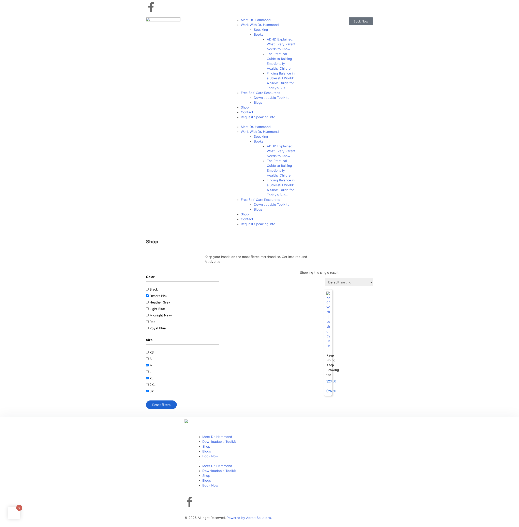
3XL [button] (152, 391)
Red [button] (152, 322)
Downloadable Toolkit (219, 442)
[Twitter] (173, 7)
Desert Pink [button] (158, 296)
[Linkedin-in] (184, 7)
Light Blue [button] (157, 309)
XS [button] (152, 352)
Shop (245, 107)
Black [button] (154, 289)
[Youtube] (196, 7)
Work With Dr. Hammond (260, 25)
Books (258, 34)
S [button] (151, 359)
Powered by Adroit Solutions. (249, 518)
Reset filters (161, 405)
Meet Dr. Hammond (256, 20)
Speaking (261, 30)
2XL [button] (152, 385)
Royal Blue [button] (158, 328)
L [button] (150, 372)
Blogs (258, 102)
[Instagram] (162, 7)
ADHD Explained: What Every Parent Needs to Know (281, 44)
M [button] (151, 365)
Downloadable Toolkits (271, 98)
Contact (247, 112)
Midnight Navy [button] (161, 315)
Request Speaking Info (258, 117)
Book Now (210, 456)
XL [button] (151, 378)
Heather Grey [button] (160, 302)
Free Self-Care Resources (260, 93)
